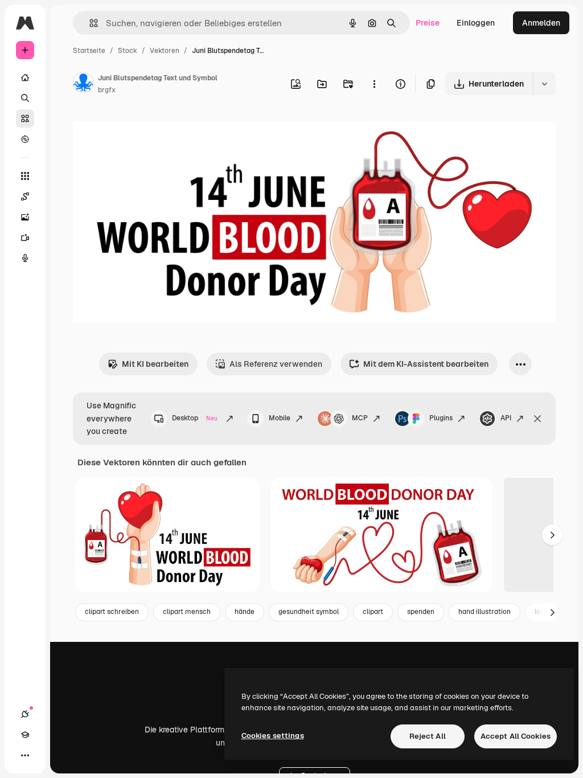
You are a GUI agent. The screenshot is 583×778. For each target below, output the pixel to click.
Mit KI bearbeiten (155, 364)
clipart (373, 611)
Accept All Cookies (516, 736)
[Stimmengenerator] (25, 258)
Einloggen (476, 23)
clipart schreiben (112, 611)
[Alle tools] (25, 176)
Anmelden (541, 23)
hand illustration (484, 611)
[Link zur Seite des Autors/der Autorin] (83, 84)
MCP (360, 418)
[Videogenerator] (25, 237)
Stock (127, 50)
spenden (420, 611)
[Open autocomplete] (89, 23)
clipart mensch (187, 611)
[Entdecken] (25, 139)
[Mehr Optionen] (374, 83)
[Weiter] (552, 535)
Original (146, 129)
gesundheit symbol (308, 611)
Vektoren (164, 50)
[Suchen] (25, 98)
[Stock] (25, 118)
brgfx (107, 90)
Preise (428, 23)
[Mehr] (25, 755)
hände (244, 611)
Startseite (89, 50)
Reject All (427, 736)
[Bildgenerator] (25, 217)
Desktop (194, 418)
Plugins (441, 418)
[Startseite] (25, 77)
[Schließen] (537, 418)
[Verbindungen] (25, 714)
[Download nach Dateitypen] (544, 83)
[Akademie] (25, 735)
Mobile (279, 418)
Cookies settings (272, 735)
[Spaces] (25, 196)
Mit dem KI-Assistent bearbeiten (425, 364)
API (505, 418)
